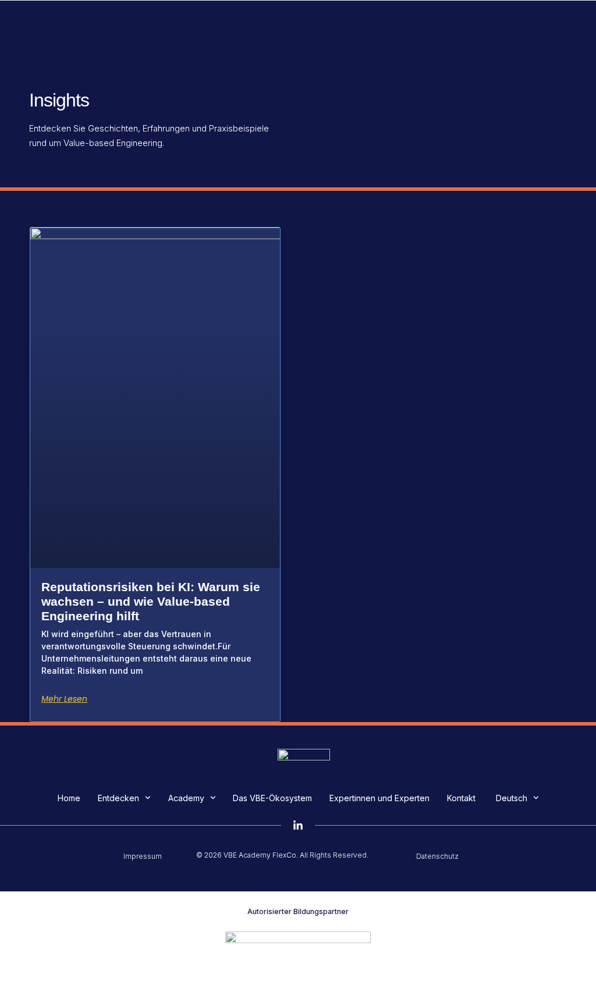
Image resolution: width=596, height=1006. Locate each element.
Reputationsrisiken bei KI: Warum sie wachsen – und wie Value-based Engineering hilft (150, 601)
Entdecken (118, 798)
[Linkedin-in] (298, 826)
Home (69, 798)
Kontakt (461, 798)
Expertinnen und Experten (379, 798)
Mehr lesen (64, 699)
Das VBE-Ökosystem (272, 798)
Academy (186, 798)
